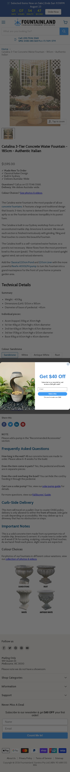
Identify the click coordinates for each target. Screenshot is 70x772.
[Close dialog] (68, 364)
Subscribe (53, 394)
